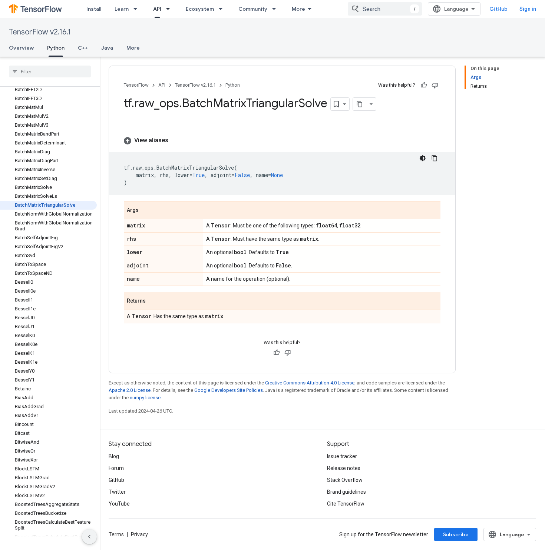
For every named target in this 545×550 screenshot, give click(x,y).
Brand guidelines (346, 492)
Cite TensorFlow (345, 504)
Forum (116, 468)
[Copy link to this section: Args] (146, 210)
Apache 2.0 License (130, 390)
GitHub (498, 9)
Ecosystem (200, 9)
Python (56, 47)
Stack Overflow (345, 480)
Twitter (117, 492)
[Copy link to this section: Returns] (153, 301)
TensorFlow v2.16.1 (40, 32)
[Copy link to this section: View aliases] (175, 140)
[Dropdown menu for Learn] (137, 9)
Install (93, 9)
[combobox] (385, 9)
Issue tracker (342, 456)
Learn (122, 9)
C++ (83, 47)
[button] (282, 140)
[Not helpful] (434, 85)
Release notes (343, 468)
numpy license (145, 397)
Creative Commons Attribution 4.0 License (309, 383)
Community (252, 9)
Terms (116, 534)
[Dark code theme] (423, 158)
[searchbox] (50, 71)
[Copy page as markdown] (359, 104)
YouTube (119, 504)
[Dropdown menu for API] (170, 9)
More (298, 9)
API (157, 9)
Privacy (139, 534)
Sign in (527, 9)
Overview (21, 47)
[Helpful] (423, 85)
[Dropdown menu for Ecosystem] (223, 9)
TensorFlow (136, 85)
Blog (114, 456)
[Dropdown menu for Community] (276, 9)
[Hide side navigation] (89, 536)
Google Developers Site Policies (228, 390)
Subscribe (456, 534)
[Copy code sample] (434, 158)
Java (107, 47)
